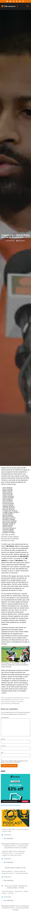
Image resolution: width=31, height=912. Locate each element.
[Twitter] (10, 1)
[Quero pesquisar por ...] (27, 6)
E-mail (3, 745)
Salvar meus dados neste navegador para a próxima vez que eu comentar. (14, 761)
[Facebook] (7, 1)
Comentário (5, 717)
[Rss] (16, 1)
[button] (1, 771)
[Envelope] (23, 1)
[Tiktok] (20, 1)
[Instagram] (13, 1)
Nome (3, 739)
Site (2, 752)
